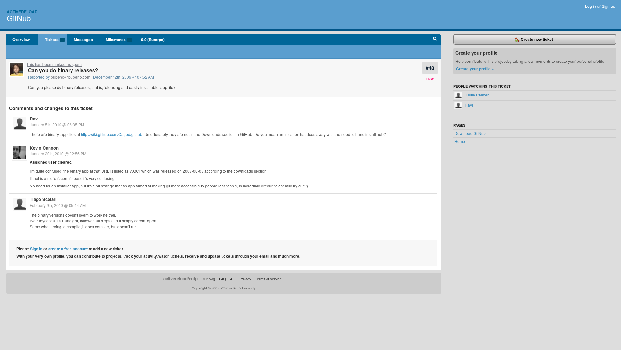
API (232, 278)
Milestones (112, 40)
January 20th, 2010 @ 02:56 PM (58, 153)
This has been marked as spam (54, 64)
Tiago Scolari (43, 199)
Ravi (34, 119)
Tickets (48, 40)
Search (435, 39)
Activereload (22, 12)
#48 (430, 68)
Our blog (208, 278)
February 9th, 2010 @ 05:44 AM (58, 205)
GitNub (19, 18)
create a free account (68, 249)
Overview (21, 39)
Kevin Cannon (44, 148)
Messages (83, 39)
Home (459, 141)
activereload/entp (180, 279)
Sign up (608, 6)
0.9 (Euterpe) (153, 39)
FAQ (222, 278)
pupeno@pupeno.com (70, 77)
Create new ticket (536, 39)
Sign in (36, 249)
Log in (590, 6)
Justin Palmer (476, 94)
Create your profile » (475, 69)
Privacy (245, 278)
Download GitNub (470, 133)
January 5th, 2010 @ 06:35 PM (57, 124)
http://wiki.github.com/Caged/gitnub (111, 134)
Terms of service (268, 278)
